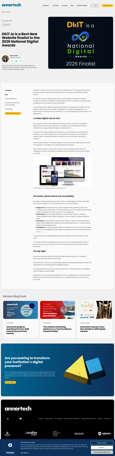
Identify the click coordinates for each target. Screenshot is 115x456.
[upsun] (104, 433)
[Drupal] (7, 433)
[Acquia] (79, 434)
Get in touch (107, 5)
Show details (24, 452)
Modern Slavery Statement (72, 418)
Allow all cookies (102, 443)
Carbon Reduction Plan (88, 418)
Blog (72, 5)
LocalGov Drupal (82, 5)
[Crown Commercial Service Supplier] (56, 433)
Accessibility (58, 418)
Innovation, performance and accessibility (12, 104)
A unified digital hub (11, 99)
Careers (99, 418)
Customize (101, 447)
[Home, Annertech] (11, 4)
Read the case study (13, 113)
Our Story (65, 5)
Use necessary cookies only (102, 452)
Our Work (56, 5)
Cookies (40, 418)
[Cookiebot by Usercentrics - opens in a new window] (10, 453)
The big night (9, 109)
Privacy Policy (49, 418)
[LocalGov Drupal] (31, 433)
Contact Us (106, 418)
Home (4, 12)
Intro (6, 94)
